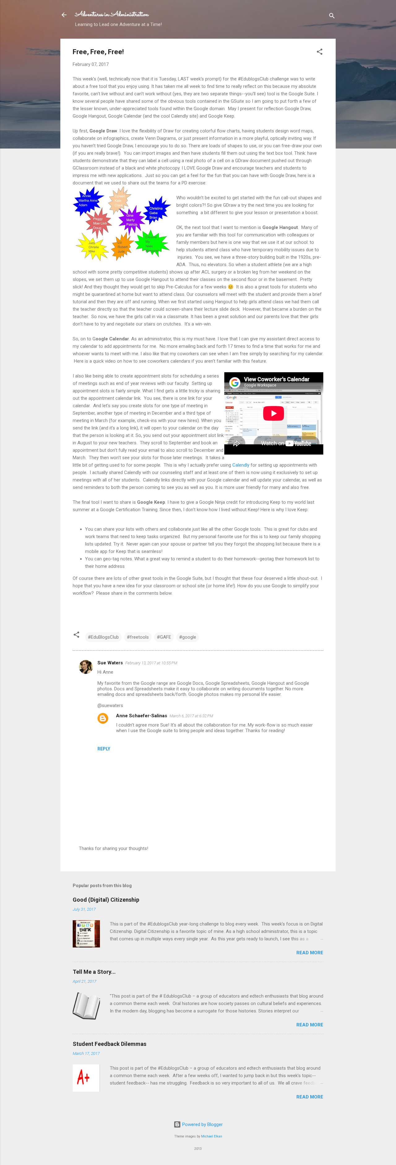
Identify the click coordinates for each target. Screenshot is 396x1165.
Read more (309, 953)
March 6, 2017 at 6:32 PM (191, 716)
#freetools (138, 637)
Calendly (240, 465)
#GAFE (164, 637)
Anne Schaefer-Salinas (141, 715)
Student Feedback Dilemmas (109, 1044)
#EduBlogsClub (103, 637)
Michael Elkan (211, 1136)
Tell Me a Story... (94, 972)
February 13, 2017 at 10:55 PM (151, 663)
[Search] (332, 16)
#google (187, 637)
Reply (103, 748)
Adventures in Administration (111, 14)
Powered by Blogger (202, 1124)
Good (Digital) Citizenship (106, 899)
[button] (319, 53)
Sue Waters (110, 663)
